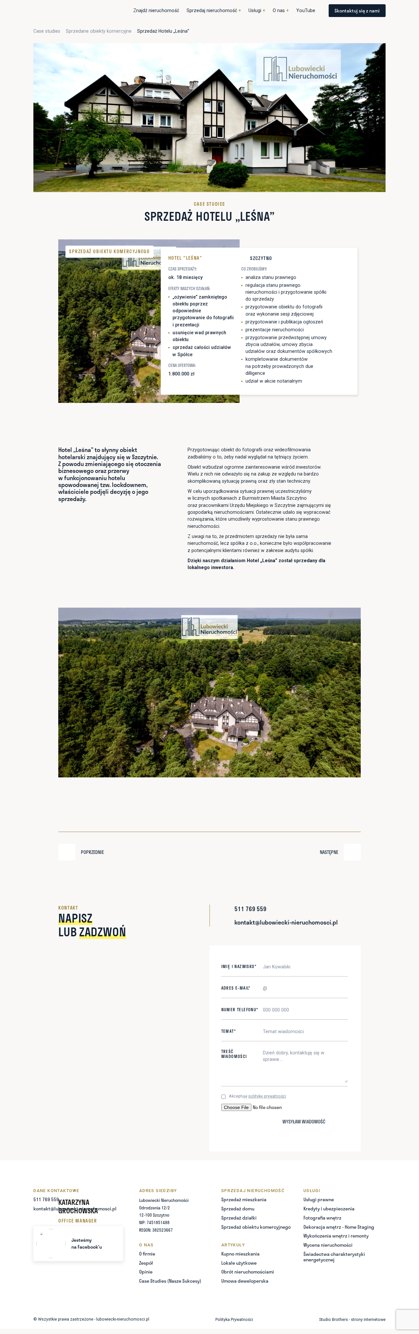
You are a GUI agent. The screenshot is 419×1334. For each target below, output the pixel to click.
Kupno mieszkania (240, 1253)
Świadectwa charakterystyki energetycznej (334, 1256)
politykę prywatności (267, 1096)
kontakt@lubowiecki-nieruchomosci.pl (75, 1208)
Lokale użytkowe (239, 1263)
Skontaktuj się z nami (357, 10)
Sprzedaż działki (239, 1218)
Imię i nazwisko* (239, 966)
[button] (214, 10)
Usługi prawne (318, 1199)
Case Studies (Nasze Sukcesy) (170, 1281)
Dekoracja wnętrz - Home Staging (338, 1227)
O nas (281, 10)
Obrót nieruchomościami (247, 1271)
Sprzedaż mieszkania (243, 1199)
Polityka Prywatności (234, 1319)
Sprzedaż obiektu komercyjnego (256, 1227)
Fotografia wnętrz (322, 1218)
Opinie (146, 1271)
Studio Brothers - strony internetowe (352, 1319)
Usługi (256, 10)
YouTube (305, 10)
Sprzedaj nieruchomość (214, 10)
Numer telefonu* (240, 1009)
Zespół (146, 1263)
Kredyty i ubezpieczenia (329, 1208)
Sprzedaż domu (237, 1208)
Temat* (228, 1031)
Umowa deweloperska (244, 1281)
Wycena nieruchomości (328, 1245)
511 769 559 (46, 1199)
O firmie (147, 1253)
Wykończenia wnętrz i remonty (336, 1236)
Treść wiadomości (234, 1054)
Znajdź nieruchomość (156, 10)
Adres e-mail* (236, 988)
